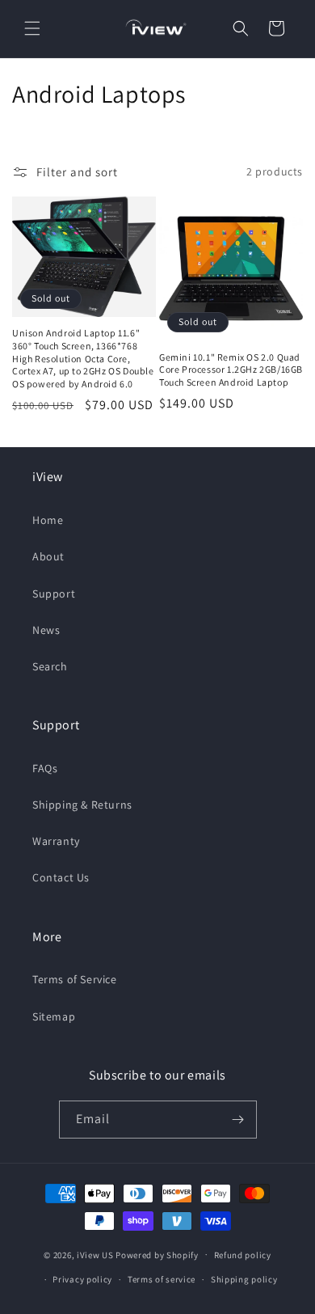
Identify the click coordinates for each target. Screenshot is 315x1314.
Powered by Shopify (157, 1254)
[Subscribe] (238, 1120)
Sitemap (53, 1016)
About (48, 556)
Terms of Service (74, 979)
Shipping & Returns (82, 804)
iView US (95, 1254)
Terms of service (161, 1279)
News (46, 630)
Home (47, 520)
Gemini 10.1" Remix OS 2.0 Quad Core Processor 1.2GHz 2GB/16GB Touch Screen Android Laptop (231, 369)
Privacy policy (82, 1279)
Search (50, 666)
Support (53, 593)
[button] (32, 28)
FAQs (44, 768)
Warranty (56, 841)
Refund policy (242, 1255)
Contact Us (61, 877)
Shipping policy (244, 1279)
